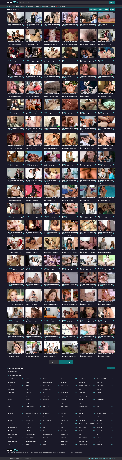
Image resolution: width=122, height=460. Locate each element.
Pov (57, 200)
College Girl (105, 444)
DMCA (104, 458)
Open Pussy (51, 413)
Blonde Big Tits (15, 382)
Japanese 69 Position (87, 441)
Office (10, 252)
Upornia (46, 43)
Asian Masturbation (51, 382)
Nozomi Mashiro (48, 252)
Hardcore (56, 61)
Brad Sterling (83, 339)
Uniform (37, 321)
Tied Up (87, 416)
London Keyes (84, 165)
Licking (33, 403)
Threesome (29, 113)
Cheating (14, 321)
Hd (51, 200)
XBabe (9, 112)
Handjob (20, 235)
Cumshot (87, 61)
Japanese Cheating (33, 410)
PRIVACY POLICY (98, 458)
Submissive (54, 321)
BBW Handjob (69, 385)
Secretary (55, 27)
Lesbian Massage (87, 396)
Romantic (33, 79)
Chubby (69, 423)
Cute (34, 269)
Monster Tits (33, 392)
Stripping (28, 79)
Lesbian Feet (33, 427)
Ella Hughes (101, 252)
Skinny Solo (105, 396)
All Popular (16, 6)
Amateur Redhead (15, 423)
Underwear (37, 339)
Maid (18, 79)
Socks (15, 385)
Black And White (33, 420)
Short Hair (69, 410)
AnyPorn (10, 285)
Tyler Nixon (47, 339)
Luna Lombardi (30, 44)
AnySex (64, 60)
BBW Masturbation (33, 437)
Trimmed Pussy (69, 420)
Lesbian (87, 200)
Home (9, 6)
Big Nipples (69, 403)
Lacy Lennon (29, 61)
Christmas (69, 399)
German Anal (15, 392)
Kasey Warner (90, 269)
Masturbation (105, 339)
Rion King (54, 217)
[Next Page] (70, 362)
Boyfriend (33, 385)
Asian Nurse (69, 396)
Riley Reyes (83, 269)
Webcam (15, 399)
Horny (10, 321)
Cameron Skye (30, 235)
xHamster (83, 43)
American (47, 79)
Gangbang (69, 413)
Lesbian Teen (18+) (15, 434)
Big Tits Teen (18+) (105, 378)
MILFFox (82, 60)
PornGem (10, 147)
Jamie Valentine (12, 165)
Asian (14, 44)
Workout (87, 399)
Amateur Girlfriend (33, 406)
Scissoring (105, 427)
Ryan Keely (29, 27)
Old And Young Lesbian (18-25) (87, 424)
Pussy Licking (90, 287)
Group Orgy (87, 392)
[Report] (23, 25)
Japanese (19, 44)
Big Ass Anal (15, 413)
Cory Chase (65, 269)
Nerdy (51, 444)
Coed (15, 444)
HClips (100, 25)
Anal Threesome (105, 399)
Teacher (88, 27)
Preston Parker (102, 61)
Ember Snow (101, 235)
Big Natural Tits (51, 420)
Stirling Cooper (71, 113)
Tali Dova (10, 183)
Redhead (71, 79)
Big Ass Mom (87, 403)
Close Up (35, 61)
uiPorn (28, 285)
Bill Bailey (108, 356)
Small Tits (73, 27)
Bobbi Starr (83, 79)
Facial (68, 27)
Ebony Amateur (69, 392)
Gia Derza (65, 96)
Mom (71, 252)
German (73, 131)
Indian (51, 416)
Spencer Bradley (71, 183)
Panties (36, 200)
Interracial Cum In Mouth (87, 385)
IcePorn (100, 112)
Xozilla (64, 129)
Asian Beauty (15, 389)
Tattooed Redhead (15, 410)
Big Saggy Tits (69, 434)
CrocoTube (65, 355)
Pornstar (46, 27)
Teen (21, 27)
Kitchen (107, 235)
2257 (107, 458)
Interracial (93, 165)
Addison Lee (47, 200)
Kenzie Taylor (65, 304)
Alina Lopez (83, 96)
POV (51, 392)
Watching (15, 420)
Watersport (69, 437)
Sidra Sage (90, 339)
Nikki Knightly (29, 148)
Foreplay (105, 437)
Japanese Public (51, 389)
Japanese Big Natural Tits (33, 413)
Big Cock (36, 44)
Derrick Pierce (18, 61)
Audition (105, 392)
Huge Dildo (105, 420)
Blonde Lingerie (69, 441)
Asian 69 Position (15, 378)
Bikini (105, 416)
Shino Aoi (83, 217)
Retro (10, 79)
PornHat (28, 25)
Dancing (51, 378)
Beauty (17, 27)
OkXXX (82, 25)
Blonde (109, 27)
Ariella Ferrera (48, 217)
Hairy (91, 44)
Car (105, 434)
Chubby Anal (51, 423)
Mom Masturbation (105, 430)
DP (15, 416)
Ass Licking (87, 413)
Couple (73, 321)
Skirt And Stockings (33, 434)
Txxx (28, 43)
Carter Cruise (11, 61)
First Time (33, 423)
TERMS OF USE (90, 458)
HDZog (9, 95)
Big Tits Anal (87, 420)
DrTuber (101, 147)
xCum (46, 25)
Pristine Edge (83, 356)
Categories (38, 6)
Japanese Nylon (87, 437)
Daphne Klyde (102, 217)
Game (33, 304)
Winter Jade (47, 113)
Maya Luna (29, 183)
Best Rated (30, 6)
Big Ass (105, 27)
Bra (87, 389)
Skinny (92, 27)
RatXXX (64, 25)
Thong (10, 287)
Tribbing (33, 389)
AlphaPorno (47, 233)
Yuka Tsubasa (11, 27)
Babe (46, 269)
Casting (15, 403)
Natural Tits (92, 61)
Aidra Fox (29, 165)
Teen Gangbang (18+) (33, 441)
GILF (51, 427)
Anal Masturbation (87, 406)
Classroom (83, 27)
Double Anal (51, 399)
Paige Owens (83, 131)
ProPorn (46, 268)
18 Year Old (51, 385)
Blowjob (38, 27)
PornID (82, 147)
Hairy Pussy (90, 356)
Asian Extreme (105, 385)
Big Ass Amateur (87, 410)
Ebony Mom (69, 382)
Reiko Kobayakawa (49, 287)
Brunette (90, 113)
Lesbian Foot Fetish (15, 441)
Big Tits (55, 44)
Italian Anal (51, 437)
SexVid (100, 43)
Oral (92, 96)
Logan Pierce (108, 44)
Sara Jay (46, 356)
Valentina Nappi (18, 96)
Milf (94, 44)
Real (105, 406)
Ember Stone (101, 356)
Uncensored (87, 382)
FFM (69, 427)
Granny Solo (105, 403)
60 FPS (87, 430)
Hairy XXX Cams (61, 6)
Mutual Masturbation (15, 427)
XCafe (9, 25)
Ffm (33, 113)
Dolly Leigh (47, 183)
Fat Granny (15, 437)
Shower (33, 444)
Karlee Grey (101, 44)
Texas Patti (29, 252)
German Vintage (105, 423)
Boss (50, 27)
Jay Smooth (65, 287)
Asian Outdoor (69, 406)
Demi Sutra (70, 200)
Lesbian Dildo (69, 430)
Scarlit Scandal (54, 339)
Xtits (28, 251)
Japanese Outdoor (51, 434)
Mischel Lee (101, 269)
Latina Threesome (87, 444)
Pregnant (105, 441)
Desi (87, 434)
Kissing (34, 27)
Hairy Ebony (33, 416)
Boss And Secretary (12, 371)
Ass (71, 217)
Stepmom (33, 399)
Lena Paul (65, 113)
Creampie (109, 131)
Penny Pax (65, 44)
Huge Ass (105, 389)
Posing (89, 131)
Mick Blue (65, 183)
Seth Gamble (11, 96)
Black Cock (105, 382)
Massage (21, 304)
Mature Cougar (15, 430)
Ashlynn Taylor (53, 356)
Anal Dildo (33, 430)
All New (23, 6)
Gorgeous (112, 235)
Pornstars (45, 6)
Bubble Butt (51, 403)
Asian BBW (69, 416)
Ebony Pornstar (51, 406)
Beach (87, 44)
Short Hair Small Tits (105, 410)
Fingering (75, 96)
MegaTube (10, 60)
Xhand (82, 320)
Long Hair (20, 183)
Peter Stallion (108, 217)
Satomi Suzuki (102, 148)
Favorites (52, 6)
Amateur (101, 27)
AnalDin (10, 129)
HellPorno (10, 43)
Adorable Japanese (105, 413)
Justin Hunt (53, 183)
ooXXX (28, 233)
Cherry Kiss (65, 79)
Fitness (33, 382)
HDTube (64, 285)
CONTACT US (112, 458)
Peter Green (18, 165)
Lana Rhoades (102, 200)
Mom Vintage (51, 396)
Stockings (51, 61)
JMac (100, 287)
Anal (82, 113)
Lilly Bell (101, 183)
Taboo (51, 441)
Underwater (38, 165)
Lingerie (75, 252)
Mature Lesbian (87, 427)
